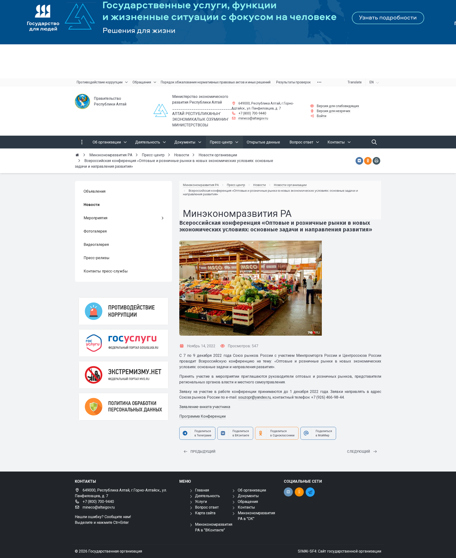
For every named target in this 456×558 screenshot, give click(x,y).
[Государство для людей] (228, 39)
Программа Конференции (202, 416)
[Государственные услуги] (123, 343)
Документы (248, 496)
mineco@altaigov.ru (253, 118)
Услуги (201, 501)
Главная (202, 490)
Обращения (248, 501)
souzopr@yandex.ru (254, 397)
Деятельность (207, 496)
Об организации (252, 490)
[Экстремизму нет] (123, 375)
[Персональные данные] (123, 406)
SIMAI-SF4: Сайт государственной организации (339, 551)
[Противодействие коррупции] (123, 311)
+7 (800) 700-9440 (252, 113)
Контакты (246, 507)
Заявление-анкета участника (204, 407)
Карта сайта (205, 513)
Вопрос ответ (207, 507)
